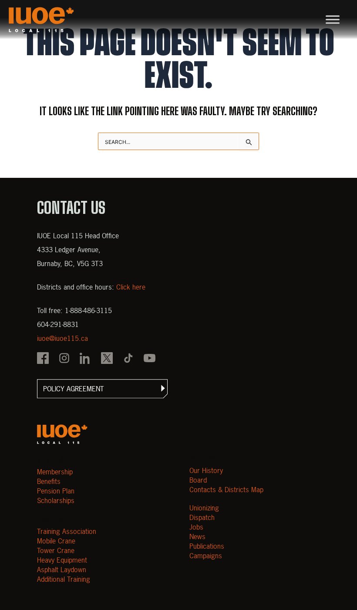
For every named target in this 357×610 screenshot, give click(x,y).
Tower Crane (55, 550)
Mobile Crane (56, 541)
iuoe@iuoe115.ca (62, 338)
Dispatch (202, 517)
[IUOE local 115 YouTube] (149, 359)
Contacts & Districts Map (226, 489)
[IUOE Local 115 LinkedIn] (85, 359)
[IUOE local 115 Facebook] (43, 359)
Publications (206, 546)
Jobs (196, 527)
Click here (130, 287)
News (197, 536)
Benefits (49, 481)
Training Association (66, 531)
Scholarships (55, 500)
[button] (102, 389)
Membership (55, 472)
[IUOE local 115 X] (107, 359)
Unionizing (204, 508)
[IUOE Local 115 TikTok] (128, 359)
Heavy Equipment (62, 560)
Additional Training (63, 579)
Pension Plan (55, 491)
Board (198, 480)
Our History (206, 470)
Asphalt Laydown (61, 569)
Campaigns (205, 555)
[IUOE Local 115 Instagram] (64, 359)
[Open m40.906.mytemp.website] (62, 434)
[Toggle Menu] (333, 19)
